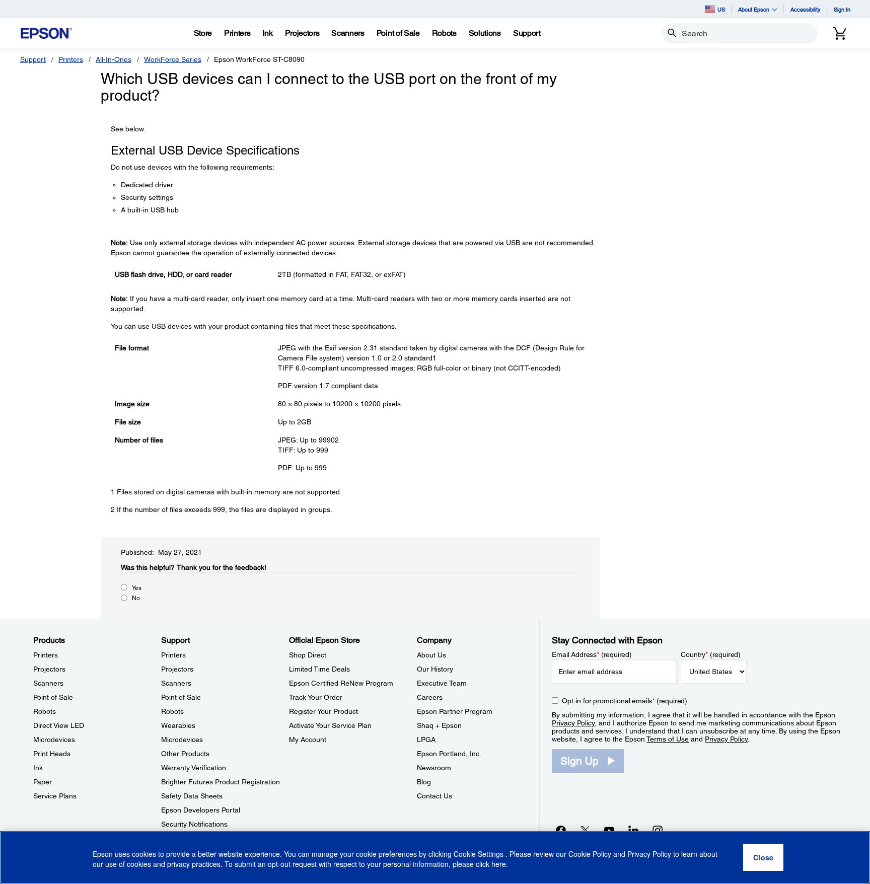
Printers (70, 59)
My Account (307, 739)
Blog (424, 782)
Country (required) (711, 654)
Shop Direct (307, 655)
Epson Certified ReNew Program (341, 683)
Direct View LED (58, 725)
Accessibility (805, 9)
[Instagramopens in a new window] (657, 830)
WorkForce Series (172, 59)
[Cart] (840, 33)
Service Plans (55, 796)
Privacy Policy (573, 723)
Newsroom (434, 768)
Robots (44, 711)
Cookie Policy (589, 854)
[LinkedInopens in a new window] (633, 830)
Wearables (178, 725)
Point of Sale (53, 697)
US (721, 9)
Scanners (48, 683)
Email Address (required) (592, 654)
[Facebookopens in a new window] (561, 830)
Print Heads (51, 754)
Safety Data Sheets (192, 796)
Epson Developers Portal (200, 810)
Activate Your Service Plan (330, 725)
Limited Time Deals (319, 669)
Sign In (842, 9)
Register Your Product (323, 711)
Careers (430, 697)
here (498, 864)
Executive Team (442, 683)
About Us (431, 655)
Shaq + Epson (439, 725)
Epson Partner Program (454, 711)
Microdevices (54, 739)
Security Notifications (194, 824)
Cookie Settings (479, 854)
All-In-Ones (113, 59)
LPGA (426, 739)
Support (33, 59)
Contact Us (434, 796)
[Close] (763, 857)
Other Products (185, 754)
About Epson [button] (753, 9)
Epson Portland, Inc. (449, 754)
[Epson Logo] (46, 33)
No (136, 598)
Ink (38, 768)
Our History (435, 669)
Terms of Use (667, 739)
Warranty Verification (193, 768)
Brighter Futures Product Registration (220, 782)
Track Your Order (315, 697)
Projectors (49, 669)
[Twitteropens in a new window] (585, 830)
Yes (136, 588)
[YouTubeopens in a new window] (609, 830)
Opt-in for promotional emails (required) (624, 701)
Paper (42, 782)
